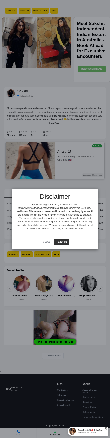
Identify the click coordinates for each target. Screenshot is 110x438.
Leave (47, 242)
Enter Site (62, 242)
